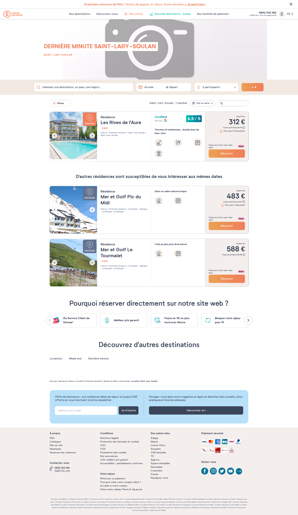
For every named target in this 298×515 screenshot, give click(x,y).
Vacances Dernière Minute (186, 502)
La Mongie (118, 211)
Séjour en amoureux (182, 507)
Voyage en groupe (133, 507)
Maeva (154, 441)
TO (152, 456)
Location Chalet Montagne (194, 499)
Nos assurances (109, 456)
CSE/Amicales (158, 452)
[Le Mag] (239, 471)
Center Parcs (158, 445)
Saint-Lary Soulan (58, 54)
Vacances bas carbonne (63, 452)
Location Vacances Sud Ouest (73, 505)
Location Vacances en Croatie (152, 505)
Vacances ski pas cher (114, 499)
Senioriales (156, 467)
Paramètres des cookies (113, 452)
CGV (103, 448)
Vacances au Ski (97, 499)
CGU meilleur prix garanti (114, 459)
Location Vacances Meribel (164, 502)
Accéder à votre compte (113, 485)
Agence (155, 459)
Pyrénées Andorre (117, 132)
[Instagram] (213, 471)
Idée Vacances (204, 502)
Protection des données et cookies (119, 441)
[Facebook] (204, 471)
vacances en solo (100, 507)
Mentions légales (109, 438)
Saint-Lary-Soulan (109, 135)
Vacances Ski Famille (154, 499)
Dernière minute (98, 358)
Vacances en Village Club (221, 502)
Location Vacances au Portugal (227, 505)
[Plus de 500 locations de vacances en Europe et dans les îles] (13, 14)
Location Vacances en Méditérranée (124, 505)
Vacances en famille (218, 507)
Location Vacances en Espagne (178, 505)
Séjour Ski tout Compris (173, 499)
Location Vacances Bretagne (97, 505)
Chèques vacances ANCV (79, 499)
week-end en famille (158, 510)
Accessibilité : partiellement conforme (121, 463)
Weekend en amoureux (200, 507)
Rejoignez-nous (159, 477)
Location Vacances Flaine (142, 502)
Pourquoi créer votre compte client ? (120, 482)
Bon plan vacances (165, 507)
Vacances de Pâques (59, 499)
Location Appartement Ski (134, 499)
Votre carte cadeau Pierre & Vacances (121, 489)
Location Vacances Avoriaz (217, 499)
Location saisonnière (140, 510)
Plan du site (56, 445)
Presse (154, 474)
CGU (103, 445)
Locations (56, 358)
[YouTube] (230, 471)
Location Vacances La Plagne (119, 502)
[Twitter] (221, 471)
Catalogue (55, 441)
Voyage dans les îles (117, 507)
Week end (75, 358)
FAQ (52, 438)
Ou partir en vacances (236, 507)
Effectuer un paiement (112, 478)
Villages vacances (149, 507)
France (104, 132)
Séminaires (55, 448)
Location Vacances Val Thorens (68, 502)
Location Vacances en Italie (202, 505)
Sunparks (156, 448)
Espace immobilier (160, 463)
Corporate (156, 470)
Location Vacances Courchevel (94, 502)
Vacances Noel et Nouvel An (81, 507)
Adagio (154, 438)
